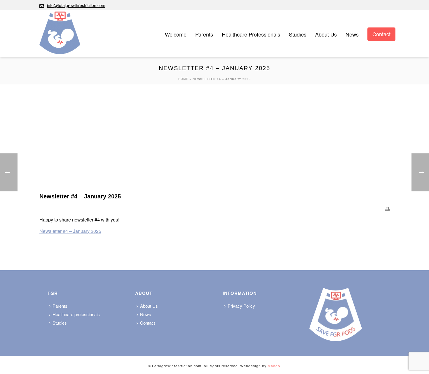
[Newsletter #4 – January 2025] (214, 143)
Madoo (274, 365)
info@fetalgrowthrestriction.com (76, 5)
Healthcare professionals (251, 34)
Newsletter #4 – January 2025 (70, 231)
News (352, 34)
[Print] (387, 208)
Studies (297, 34)
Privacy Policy (241, 306)
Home (183, 79)
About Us (326, 34)
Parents (204, 34)
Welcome (175, 34)
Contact (381, 34)
